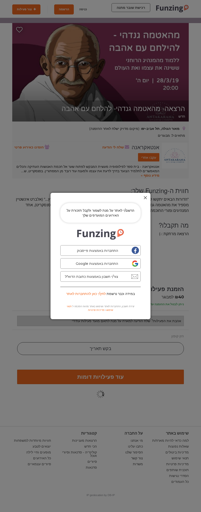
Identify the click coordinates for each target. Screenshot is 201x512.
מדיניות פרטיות (96, 310)
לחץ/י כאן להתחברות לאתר (86, 294)
